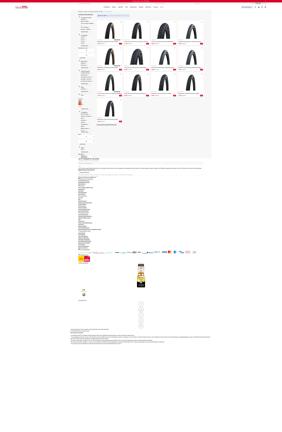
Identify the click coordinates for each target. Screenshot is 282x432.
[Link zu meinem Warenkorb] (265, 7)
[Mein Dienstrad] (109, 253)
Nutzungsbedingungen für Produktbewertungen (89, 229)
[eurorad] (144, 253)
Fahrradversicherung (83, 214)
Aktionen (85, 11)
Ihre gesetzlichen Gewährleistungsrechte (106, 124)
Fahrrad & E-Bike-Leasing (84, 217)
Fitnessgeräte (81, 244)
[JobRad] (81, 253)
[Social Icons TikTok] (141, 320)
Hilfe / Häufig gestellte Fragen (85, 187)
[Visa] (164, 253)
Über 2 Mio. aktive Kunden (160, 3)
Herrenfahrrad (81, 234)
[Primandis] (123, 253)
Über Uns (80, 197)
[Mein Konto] (259, 7)
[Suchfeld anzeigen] (255, 7)
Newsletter (81, 191)
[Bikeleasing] (87, 253)
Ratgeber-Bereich (82, 201)
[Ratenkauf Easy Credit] (187, 253)
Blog (79, 199)
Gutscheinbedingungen (83, 227)
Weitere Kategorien (83, 247)
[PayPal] (150, 253)
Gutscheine (197, 3)
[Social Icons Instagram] (141, 315)
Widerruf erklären (82, 226)
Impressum (81, 224)
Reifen (101, 11)
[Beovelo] (135, 253)
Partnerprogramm (82, 207)
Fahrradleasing (81, 184)
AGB (79, 219)
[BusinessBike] (94, 253)
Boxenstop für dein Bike (93, 11)
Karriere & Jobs (82, 206)
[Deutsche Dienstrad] (101, 253)
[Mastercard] (170, 253)
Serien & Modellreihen (83, 246)
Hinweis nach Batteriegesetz (85, 222)
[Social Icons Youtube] (141, 309)
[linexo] (139, 253)
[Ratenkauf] (181, 253)
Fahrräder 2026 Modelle (84, 239)
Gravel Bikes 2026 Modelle (84, 241)
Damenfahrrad (81, 233)
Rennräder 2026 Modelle (84, 243)
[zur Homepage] (21, 7)
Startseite (80, 11)
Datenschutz (81, 221)
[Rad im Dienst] (130, 253)
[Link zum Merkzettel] (262, 7)
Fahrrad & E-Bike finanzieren (85, 216)
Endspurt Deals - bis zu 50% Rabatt (140, 1)
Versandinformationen (83, 180)
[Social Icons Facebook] (141, 304)
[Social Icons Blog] (141, 326)
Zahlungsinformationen (84, 182)
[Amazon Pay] (157, 253)
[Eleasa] (116, 253)
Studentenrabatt (82, 204)
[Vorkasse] (194, 253)
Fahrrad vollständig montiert (122, 3)
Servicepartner (81, 194)
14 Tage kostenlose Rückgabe (84, 3)
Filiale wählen (103, 15)
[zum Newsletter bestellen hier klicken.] (79, 166)
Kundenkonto (81, 189)
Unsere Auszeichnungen (84, 209)
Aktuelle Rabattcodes (83, 211)
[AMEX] (175, 253)
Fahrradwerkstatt (82, 192)
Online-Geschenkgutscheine (85, 202)
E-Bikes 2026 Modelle (83, 238)
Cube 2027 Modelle (83, 236)
